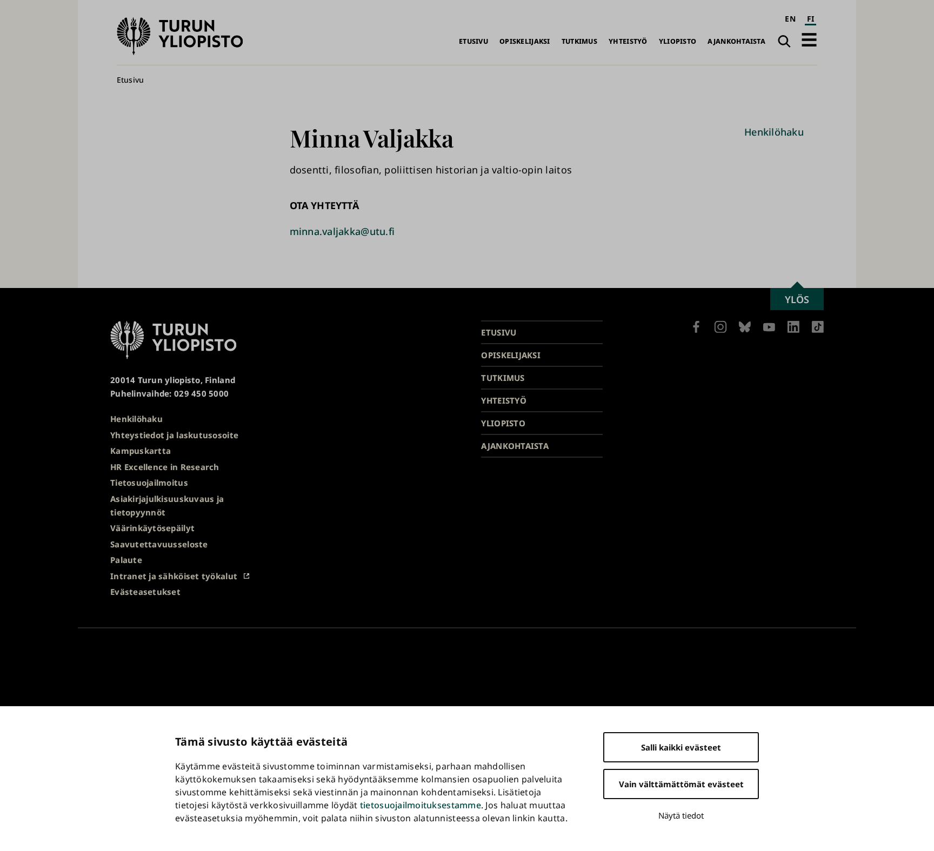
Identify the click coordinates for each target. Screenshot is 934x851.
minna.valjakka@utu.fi (342, 231)
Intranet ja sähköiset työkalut (173, 576)
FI (811, 19)
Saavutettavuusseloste (159, 544)
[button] (809, 39)
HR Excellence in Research (164, 466)
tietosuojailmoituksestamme (420, 805)
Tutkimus (579, 41)
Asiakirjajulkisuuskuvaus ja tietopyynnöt (167, 505)
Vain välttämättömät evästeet (681, 784)
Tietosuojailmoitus (149, 482)
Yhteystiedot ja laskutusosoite (174, 435)
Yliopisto (677, 41)
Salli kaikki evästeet (681, 747)
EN (790, 19)
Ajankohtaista (736, 41)
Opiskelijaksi (524, 41)
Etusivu (473, 41)
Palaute (126, 559)
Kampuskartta (140, 450)
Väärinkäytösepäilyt (152, 527)
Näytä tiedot (681, 815)
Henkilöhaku (774, 131)
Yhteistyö (628, 41)
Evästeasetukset (145, 591)
